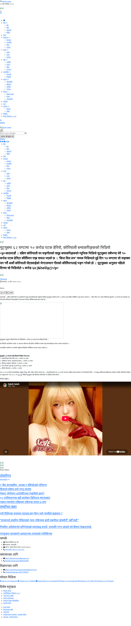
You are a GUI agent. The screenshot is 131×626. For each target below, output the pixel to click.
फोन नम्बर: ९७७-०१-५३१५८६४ (14, 549)
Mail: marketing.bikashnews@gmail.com (21, 570)
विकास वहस (10, 94)
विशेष (8, 111)
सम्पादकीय (10, 99)
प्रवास (8, 47)
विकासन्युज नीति (8, 609)
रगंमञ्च (9, 89)
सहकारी (9, 30)
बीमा (8, 28)
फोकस (5, 106)
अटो (4, 104)
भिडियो (5, 114)
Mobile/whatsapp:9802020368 (17, 561)
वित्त (4, 23)
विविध (8, 32)
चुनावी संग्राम (7, 603)
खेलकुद (9, 84)
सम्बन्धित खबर (8, 506)
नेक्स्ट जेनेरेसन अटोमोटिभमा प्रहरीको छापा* (22, 493)
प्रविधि (9, 62)
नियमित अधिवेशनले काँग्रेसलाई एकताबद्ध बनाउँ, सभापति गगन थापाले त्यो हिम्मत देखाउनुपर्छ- (46, 527)
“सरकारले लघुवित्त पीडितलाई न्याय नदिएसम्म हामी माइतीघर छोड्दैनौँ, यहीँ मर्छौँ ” (39, 520)
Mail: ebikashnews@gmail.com (17, 558)
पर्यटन (8, 64)
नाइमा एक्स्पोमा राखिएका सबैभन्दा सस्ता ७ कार (23, 502)
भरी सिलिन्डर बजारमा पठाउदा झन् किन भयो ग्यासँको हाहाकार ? (31, 513)
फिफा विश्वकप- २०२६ (9, 116)
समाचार (5, 37)
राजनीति (9, 42)
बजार (5, 50)
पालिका (5, 101)
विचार (5, 92)
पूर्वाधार (9, 57)
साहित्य (9, 87)
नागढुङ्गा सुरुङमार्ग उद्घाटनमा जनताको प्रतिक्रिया (26, 533)
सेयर (4, 35)
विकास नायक (7, 591)
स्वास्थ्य (9, 69)
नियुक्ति (9, 77)
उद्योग (8, 52)
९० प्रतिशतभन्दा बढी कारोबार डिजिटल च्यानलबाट (25, 498)
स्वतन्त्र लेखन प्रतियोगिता (11, 600)
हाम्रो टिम (6, 612)
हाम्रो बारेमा (6, 607)
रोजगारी (9, 74)
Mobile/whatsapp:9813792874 (17, 572)
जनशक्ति (6, 72)
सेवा (4, 60)
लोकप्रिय (5, 475)
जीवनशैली (9, 82)
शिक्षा (8, 67)
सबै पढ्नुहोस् (4, 479)
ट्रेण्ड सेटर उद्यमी (8, 596)
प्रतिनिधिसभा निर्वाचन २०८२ (11, 593)
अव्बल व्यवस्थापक (8, 598)
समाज (5, 79)
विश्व (8, 45)
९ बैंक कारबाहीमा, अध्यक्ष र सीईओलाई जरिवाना (23, 485)
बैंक (8, 25)
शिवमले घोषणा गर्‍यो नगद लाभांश (15, 489)
